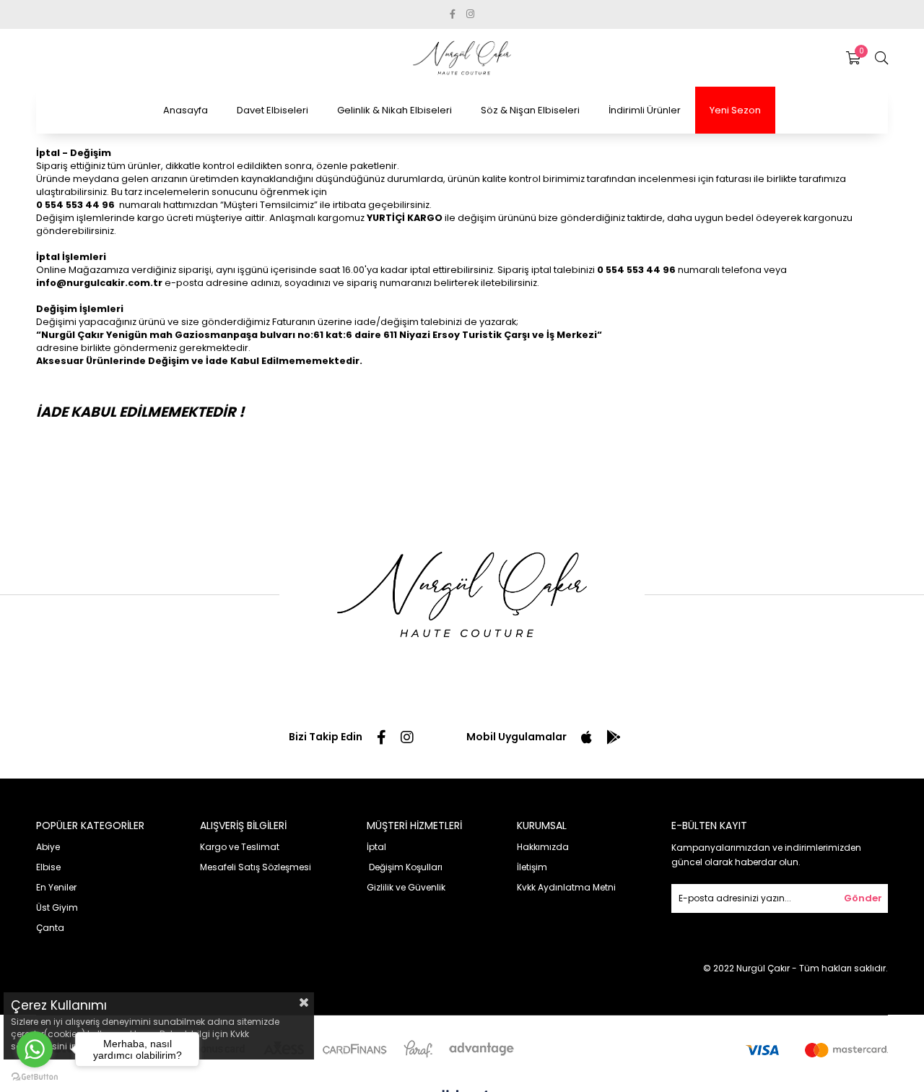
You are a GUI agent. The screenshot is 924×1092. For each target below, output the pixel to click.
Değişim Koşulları (405, 867)
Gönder (863, 898)
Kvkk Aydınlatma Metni (566, 887)
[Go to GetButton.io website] (35, 1077)
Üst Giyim (57, 907)
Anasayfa (185, 110)
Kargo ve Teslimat (239, 847)
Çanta (50, 928)
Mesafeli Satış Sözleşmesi (255, 867)
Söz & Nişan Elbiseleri (530, 110)
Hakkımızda (543, 847)
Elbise (48, 867)
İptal (376, 847)
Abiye (48, 847)
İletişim (532, 867)
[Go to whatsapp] (35, 1049)
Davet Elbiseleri (272, 110)
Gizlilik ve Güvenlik (406, 887)
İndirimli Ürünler (645, 110)
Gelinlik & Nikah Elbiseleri (394, 110)
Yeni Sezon (735, 110)
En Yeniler (56, 887)
